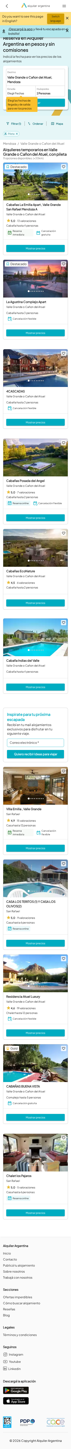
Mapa (59, 123)
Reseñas (9, 1309)
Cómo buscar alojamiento (21, 1303)
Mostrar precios (35, 248)
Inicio (7, 1253)
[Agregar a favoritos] (63, 166)
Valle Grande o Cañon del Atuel (42, 143)
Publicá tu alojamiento (19, 1265)
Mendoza (9, 143)
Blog (6, 1315)
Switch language (55, 18)
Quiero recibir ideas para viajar (35, 754)
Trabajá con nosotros (17, 1277)
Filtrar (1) (16, 123)
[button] (11, 133)
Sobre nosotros (14, 1271)
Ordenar (38, 123)
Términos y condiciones (20, 1335)
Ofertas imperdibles (17, 1297)
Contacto (10, 1259)
